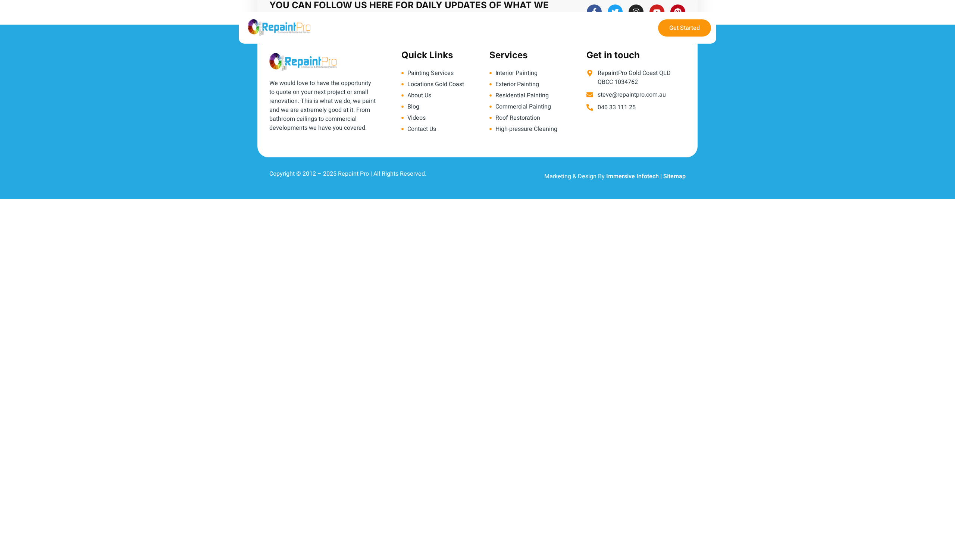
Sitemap (674, 176)
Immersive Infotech (632, 176)
